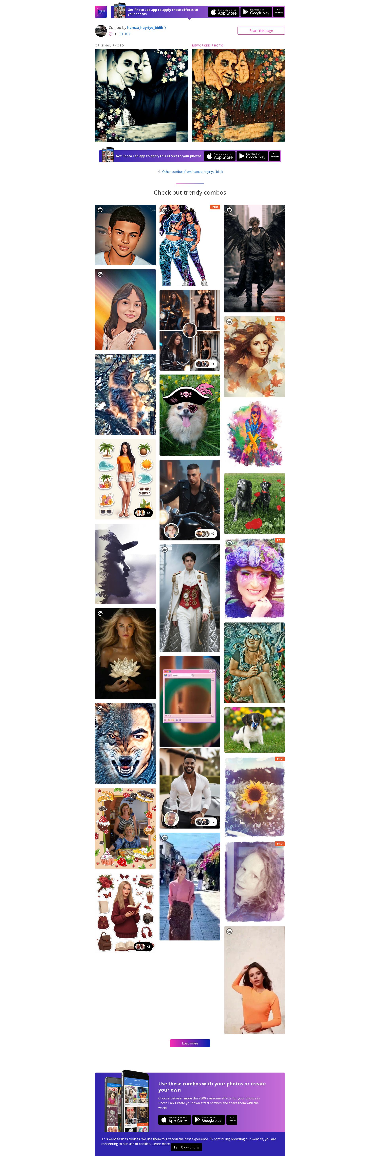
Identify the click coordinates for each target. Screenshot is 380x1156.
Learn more (161, 1144)
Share (261, 30)
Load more (190, 1043)
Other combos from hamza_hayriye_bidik (192, 171)
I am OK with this (186, 1147)
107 (127, 33)
